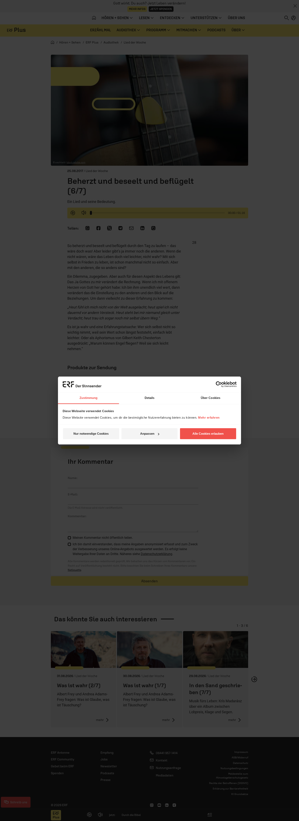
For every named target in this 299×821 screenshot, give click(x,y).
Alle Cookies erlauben (208, 433)
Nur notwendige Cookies (91, 433)
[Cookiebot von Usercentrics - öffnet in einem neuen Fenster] (219, 384)
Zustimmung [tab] (89, 398)
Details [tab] (150, 398)
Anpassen (147, 433)
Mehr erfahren (209, 417)
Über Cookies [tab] (210, 398)
